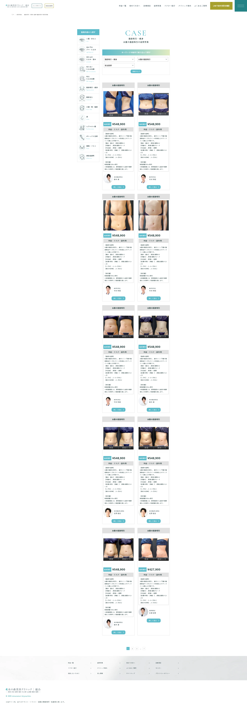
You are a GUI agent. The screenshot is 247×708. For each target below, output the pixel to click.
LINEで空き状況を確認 (221, 5)
